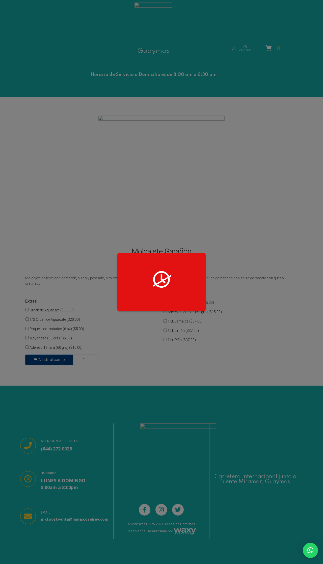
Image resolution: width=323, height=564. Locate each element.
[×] (310, 550)
